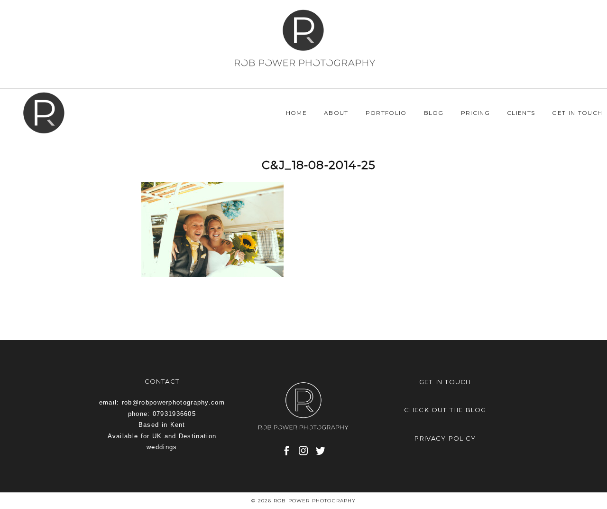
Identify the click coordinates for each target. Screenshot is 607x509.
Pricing (475, 112)
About (336, 112)
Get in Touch (577, 112)
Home (296, 112)
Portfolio (386, 112)
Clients (521, 112)
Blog (434, 112)
